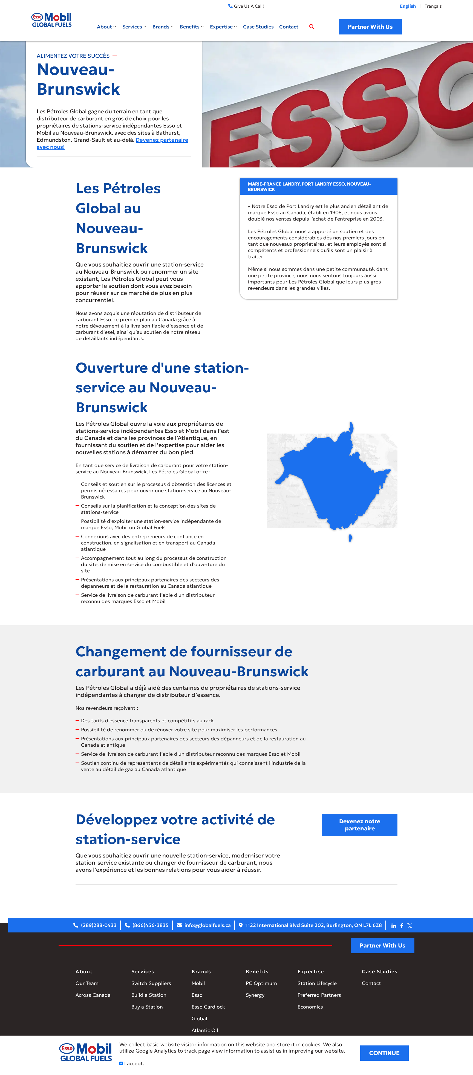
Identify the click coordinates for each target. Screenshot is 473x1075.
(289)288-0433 (99, 925)
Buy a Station (147, 1007)
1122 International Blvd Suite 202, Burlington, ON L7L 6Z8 (314, 925)
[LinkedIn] (393, 925)
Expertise (221, 27)
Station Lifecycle (317, 983)
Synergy (255, 995)
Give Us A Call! (249, 6)
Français (433, 6)
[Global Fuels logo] (51, 20)
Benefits (190, 27)
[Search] (311, 26)
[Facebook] (401, 925)
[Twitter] (409, 925)
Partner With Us (370, 26)
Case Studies (258, 27)
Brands (160, 27)
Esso (197, 995)
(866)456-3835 (150, 925)
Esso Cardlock (208, 1007)
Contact (288, 27)
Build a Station (148, 995)
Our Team (87, 983)
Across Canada (93, 995)
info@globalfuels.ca (207, 925)
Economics (310, 1007)
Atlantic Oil (205, 1030)
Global (199, 1018)
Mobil (198, 983)
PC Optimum (261, 983)
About (104, 27)
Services (132, 27)
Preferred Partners (319, 995)
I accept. (133, 1063)
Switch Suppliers (151, 983)
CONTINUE (384, 1053)
